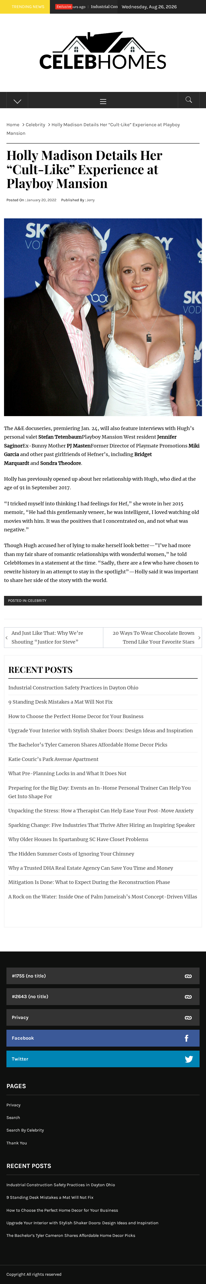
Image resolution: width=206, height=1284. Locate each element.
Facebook (23, 1038)
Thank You (16, 1142)
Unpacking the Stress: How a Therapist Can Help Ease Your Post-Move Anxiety (100, 811)
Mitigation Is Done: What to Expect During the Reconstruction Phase (89, 882)
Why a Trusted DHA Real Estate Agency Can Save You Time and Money (90, 868)
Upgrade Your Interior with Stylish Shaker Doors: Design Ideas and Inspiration (100, 730)
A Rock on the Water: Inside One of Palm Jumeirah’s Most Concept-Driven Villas (102, 897)
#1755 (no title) (29, 976)
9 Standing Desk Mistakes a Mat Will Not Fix (60, 702)
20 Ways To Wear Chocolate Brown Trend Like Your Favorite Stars (153, 637)
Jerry (91, 200)
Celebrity (37, 600)
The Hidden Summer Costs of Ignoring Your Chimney (71, 854)
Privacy (20, 1017)
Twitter (20, 1059)
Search (13, 1117)
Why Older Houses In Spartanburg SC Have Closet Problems (78, 839)
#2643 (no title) (30, 996)
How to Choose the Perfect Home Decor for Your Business (76, 716)
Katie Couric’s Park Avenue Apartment (53, 759)
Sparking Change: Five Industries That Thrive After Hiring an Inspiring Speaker (101, 825)
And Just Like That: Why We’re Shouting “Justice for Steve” (47, 637)
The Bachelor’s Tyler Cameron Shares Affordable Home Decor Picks (87, 745)
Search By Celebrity (25, 1130)
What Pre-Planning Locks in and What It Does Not (67, 773)
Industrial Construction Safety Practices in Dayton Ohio (73, 688)
